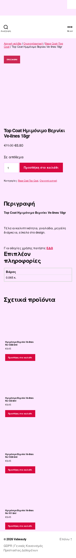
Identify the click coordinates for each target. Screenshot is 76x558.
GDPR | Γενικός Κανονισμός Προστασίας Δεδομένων (23, 548)
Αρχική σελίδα (12, 43)
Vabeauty (20, 539)
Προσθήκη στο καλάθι (41, 167)
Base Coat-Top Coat (28, 180)
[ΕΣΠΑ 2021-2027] (38, 8)
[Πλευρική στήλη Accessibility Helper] (71, 4)
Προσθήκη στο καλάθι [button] (20, 357)
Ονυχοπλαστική (33, 43)
